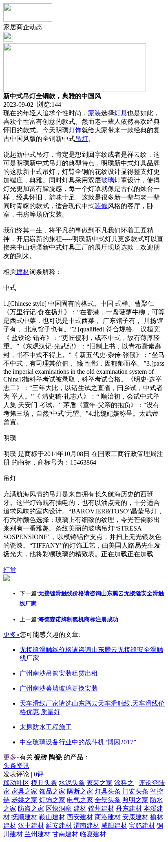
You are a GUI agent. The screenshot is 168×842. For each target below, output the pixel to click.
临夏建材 (93, 834)
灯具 (120, 113)
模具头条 (44, 782)
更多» (11, 634)
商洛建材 (108, 816)
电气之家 (80, 799)
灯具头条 (108, 791)
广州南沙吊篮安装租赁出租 (59, 673)
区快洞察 (59, 808)
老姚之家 (24, 799)
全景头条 (108, 799)
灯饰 (75, 130)
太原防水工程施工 (46, 727)
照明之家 (135, 799)
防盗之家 (31, 808)
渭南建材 (86, 825)
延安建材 (59, 825)
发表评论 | (23, 774)
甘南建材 (65, 834)
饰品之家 (52, 791)
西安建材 (80, 816)
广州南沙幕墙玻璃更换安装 (59, 688)
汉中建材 (31, 825)
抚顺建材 (24, 816)
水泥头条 (72, 782)
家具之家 (24, 791)
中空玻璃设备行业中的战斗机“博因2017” (78, 742)
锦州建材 (101, 808)
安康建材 (135, 816)
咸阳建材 (114, 825)
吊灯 (81, 138)
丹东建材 (129, 808)
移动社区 (16, 782)
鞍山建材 (52, 816)
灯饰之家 (52, 799)
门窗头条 (135, 791)
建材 (22, 271)
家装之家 (99, 782)
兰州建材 (37, 834)
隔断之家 (80, 791)
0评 (39, 774)
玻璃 (107, 180)
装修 (101, 205)
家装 (94, 113)
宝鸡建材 (142, 825)
